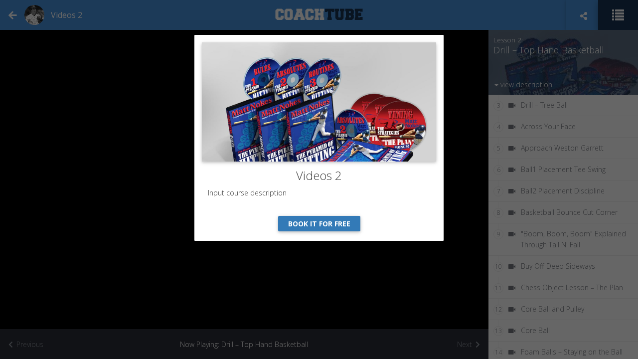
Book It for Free (319, 223)
